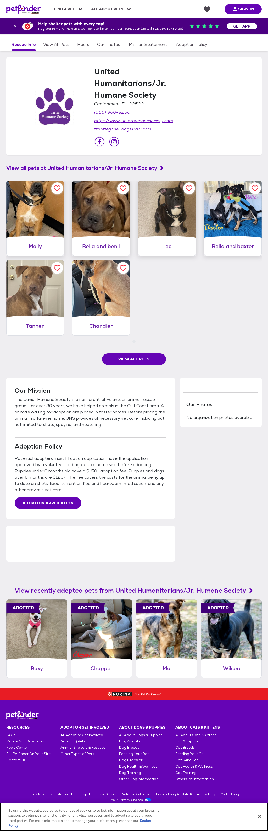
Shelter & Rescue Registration (46, 794)
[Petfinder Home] (23, 9)
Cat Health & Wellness (194, 766)
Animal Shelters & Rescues (82, 747)
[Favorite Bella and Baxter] (255, 188)
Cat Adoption (187, 741)
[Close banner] (15, 26)
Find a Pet (64, 9)
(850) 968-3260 (112, 112)
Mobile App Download (25, 741)
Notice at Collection (136, 794)
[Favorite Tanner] (57, 268)
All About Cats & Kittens (195, 735)
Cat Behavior (186, 760)
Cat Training (186, 772)
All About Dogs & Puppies (141, 735)
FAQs (10, 735)
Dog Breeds (129, 747)
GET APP (242, 26)
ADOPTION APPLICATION (48, 503)
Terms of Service (104, 794)
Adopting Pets (72, 741)
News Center (17, 747)
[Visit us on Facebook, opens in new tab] (99, 141)
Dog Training (130, 772)
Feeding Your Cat (190, 754)
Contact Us (16, 760)
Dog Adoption (131, 741)
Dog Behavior (130, 760)
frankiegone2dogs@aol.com (122, 129)
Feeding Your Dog (134, 754)
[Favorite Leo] (189, 188)
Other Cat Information (194, 779)
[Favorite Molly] (57, 188)
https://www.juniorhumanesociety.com (133, 120)
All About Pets (107, 9)
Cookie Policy (230, 794)
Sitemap (80, 794)
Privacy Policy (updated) (174, 794)
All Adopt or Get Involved (81, 735)
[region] (134, 817)
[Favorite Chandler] (123, 268)
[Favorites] (207, 9)
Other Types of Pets (77, 754)
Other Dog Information (138, 779)
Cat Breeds (185, 747)
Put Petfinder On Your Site (28, 754)
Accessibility (206, 794)
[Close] (259, 816)
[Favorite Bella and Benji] (123, 188)
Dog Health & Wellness (138, 766)
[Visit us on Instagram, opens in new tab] (114, 141)
